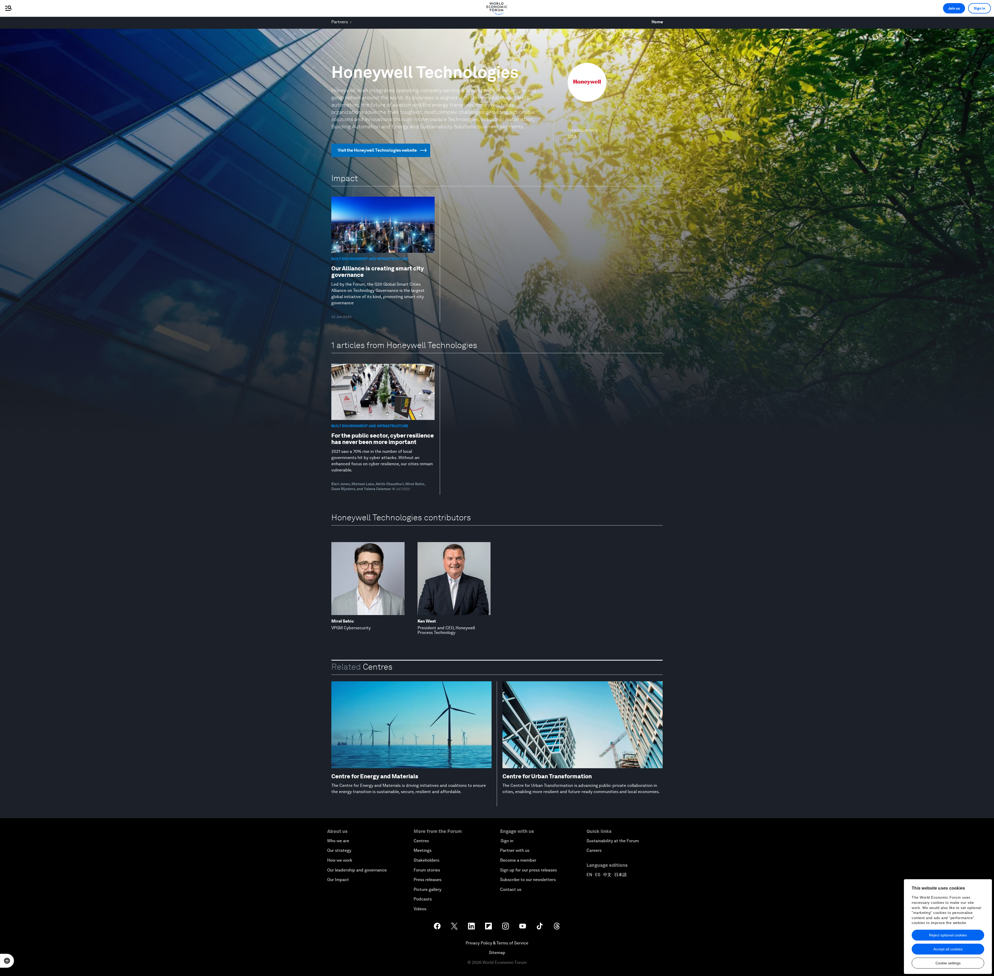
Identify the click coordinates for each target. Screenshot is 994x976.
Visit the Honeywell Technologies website (377, 150)
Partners (339, 21)
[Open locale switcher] (7, 960)
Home (657, 21)
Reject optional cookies (948, 935)
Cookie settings (948, 963)
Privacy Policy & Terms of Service (497, 943)
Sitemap (497, 952)
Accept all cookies (948, 949)
